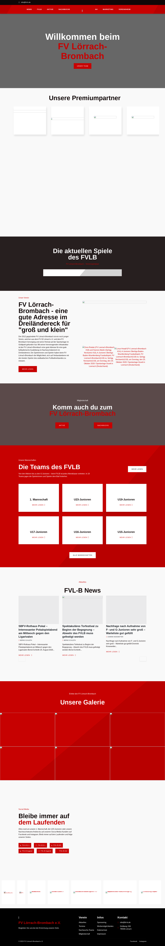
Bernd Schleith (26, 640)
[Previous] (22, 659)
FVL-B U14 (63, 851)
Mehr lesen (37, 505)
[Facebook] (139, 2)
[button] (84, 357)
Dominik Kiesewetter (115, 637)
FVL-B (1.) (26, 845)
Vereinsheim (125, 9)
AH (96, 9)
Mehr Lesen (24, 655)
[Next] (143, 659)
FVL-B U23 (57, 845)
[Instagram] (144, 2)
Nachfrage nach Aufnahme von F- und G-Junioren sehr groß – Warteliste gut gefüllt (126, 630)
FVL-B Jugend (27, 851)
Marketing (108, 9)
